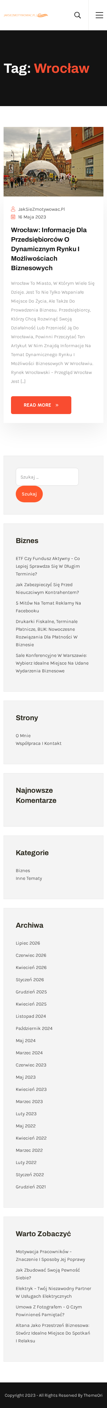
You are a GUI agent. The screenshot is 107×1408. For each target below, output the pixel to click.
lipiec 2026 (28, 943)
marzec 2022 (29, 1150)
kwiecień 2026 (31, 967)
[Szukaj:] (47, 477)
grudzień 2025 (31, 992)
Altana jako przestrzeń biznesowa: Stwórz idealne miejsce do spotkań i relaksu (53, 1333)
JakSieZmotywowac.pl (41, 209)
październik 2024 (34, 1028)
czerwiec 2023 (31, 1065)
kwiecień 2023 (31, 1089)
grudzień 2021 (31, 1187)
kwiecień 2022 (31, 1138)
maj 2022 (26, 1126)
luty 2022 (26, 1162)
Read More (37, 405)
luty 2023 (26, 1113)
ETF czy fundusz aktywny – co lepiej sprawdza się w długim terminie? (48, 566)
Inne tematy (29, 878)
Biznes (23, 870)
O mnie (23, 735)
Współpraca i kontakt (39, 743)
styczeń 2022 (30, 1174)
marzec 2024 (29, 1052)
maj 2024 (26, 1040)
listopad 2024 (31, 1016)
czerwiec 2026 (31, 955)
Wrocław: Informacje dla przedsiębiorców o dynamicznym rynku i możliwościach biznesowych (49, 249)
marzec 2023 (29, 1101)
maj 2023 (26, 1077)
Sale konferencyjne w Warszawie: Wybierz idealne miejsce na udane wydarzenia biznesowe (52, 663)
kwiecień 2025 (31, 1004)
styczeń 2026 (30, 979)
